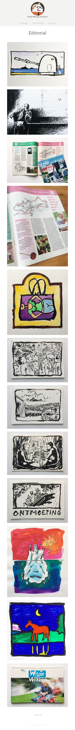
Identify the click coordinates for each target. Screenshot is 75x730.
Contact (52, 23)
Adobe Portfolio (42, 724)
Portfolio (23, 23)
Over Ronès (38, 23)
